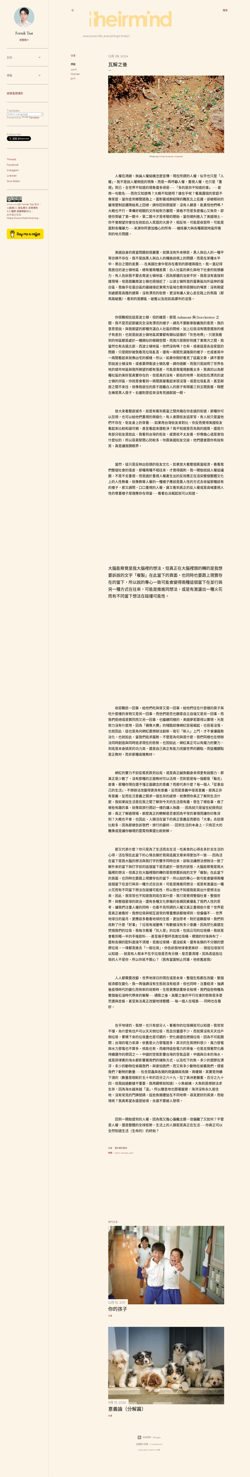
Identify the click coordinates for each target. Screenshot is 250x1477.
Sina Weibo (13, 181)
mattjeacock (156, 1444)
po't (73, 78)
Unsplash (178, 156)
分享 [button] (73, 55)
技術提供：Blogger (152, 1437)
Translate (34, 117)
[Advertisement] (166, 1187)
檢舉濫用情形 (15, 93)
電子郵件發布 (121, 1148)
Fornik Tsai (24, 33)
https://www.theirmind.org (22, 218)
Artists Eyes (164, 156)
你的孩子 (117, 1309)
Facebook (13, 164)
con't (74, 69)
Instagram (13, 170)
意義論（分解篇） (127, 1409)
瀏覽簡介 (24, 39)
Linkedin (12, 175)
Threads (11, 159)
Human (75, 74)
